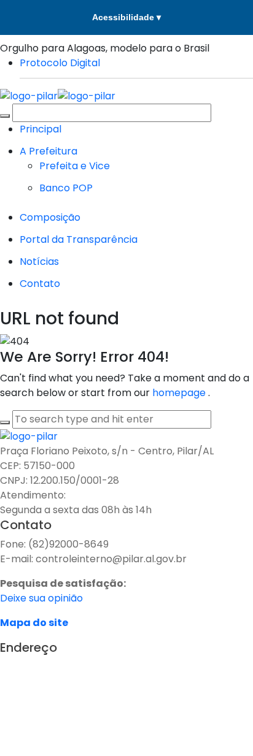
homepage (180, 393)
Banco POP (66, 188)
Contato (40, 284)
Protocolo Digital (60, 63)
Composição (50, 217)
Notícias (39, 261)
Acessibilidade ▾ (126, 17)
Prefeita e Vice (74, 166)
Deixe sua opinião (41, 598)
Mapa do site (34, 623)
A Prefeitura (48, 151)
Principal (40, 129)
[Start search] (5, 116)
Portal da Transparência (79, 239)
